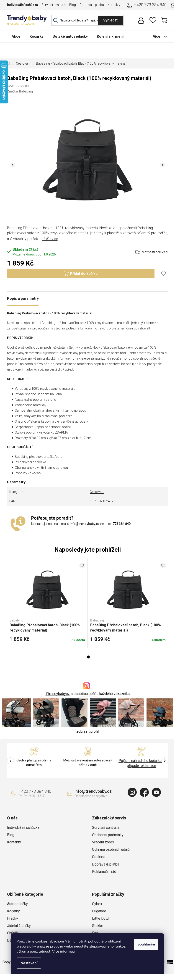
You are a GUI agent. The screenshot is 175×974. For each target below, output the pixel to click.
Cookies (98, 857)
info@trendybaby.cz (85, 524)
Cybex (97, 904)
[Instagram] (132, 792)
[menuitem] (16, 36)
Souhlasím (146, 944)
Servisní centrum (53, 5)
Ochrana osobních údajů (111, 849)
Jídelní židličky (19, 926)
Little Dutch (101, 918)
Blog (72, 5)
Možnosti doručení (155, 252)
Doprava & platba (105, 864)
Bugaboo (99, 911)
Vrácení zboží (103, 842)
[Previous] (10, 760)
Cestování (97, 492)
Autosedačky (17, 904)
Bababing (26, 91)
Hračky (12, 918)
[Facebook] (144, 792)
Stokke (97, 926)
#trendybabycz (58, 694)
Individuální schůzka (22, 5)
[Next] (164, 760)
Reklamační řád (104, 871)
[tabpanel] (47, 603)
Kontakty (114, 5)
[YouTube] (156, 792)
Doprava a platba (92, 5)
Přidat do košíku (84, 273)
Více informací (63, 951)
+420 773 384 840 (150, 4)
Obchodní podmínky (108, 835)
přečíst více (50, 239)
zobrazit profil (87, 731)
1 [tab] (88, 656)
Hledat (110, 20)
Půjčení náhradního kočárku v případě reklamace (141, 763)
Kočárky (13, 911)
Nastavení (29, 963)
